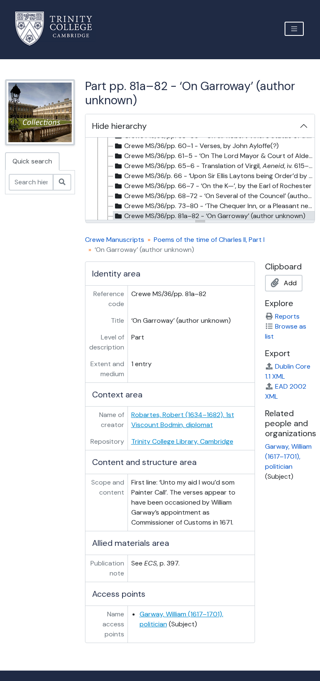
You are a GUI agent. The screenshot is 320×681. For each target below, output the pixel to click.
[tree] (200, 179)
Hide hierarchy (119, 126)
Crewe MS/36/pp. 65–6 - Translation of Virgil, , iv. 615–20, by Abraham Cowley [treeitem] (219, 165)
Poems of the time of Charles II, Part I (209, 239)
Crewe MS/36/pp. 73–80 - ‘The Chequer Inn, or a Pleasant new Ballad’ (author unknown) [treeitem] (219, 205)
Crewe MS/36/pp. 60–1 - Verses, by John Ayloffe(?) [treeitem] (201, 145)
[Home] (58, 29)
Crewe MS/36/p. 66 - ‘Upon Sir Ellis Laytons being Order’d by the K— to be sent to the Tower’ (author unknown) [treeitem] (219, 175)
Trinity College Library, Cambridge (182, 441)
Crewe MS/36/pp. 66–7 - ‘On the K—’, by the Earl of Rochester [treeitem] (218, 185)
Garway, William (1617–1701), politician (288, 456)
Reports (287, 316)
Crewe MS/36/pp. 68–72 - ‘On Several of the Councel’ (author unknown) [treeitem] (219, 195)
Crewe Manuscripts (114, 239)
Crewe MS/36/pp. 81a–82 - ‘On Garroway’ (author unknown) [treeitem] (214, 215)
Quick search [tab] (32, 161)
